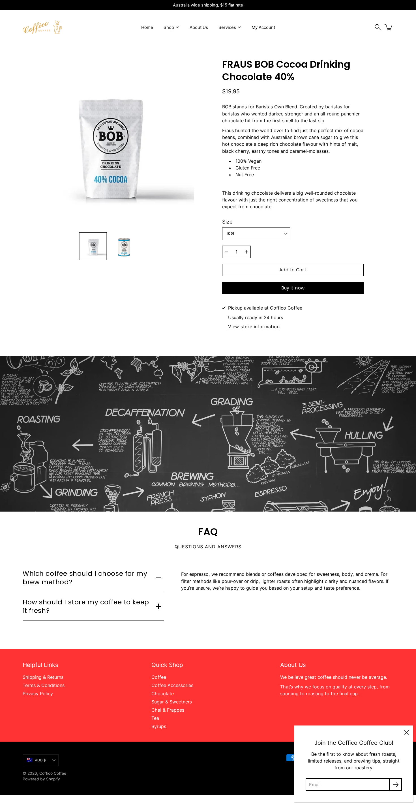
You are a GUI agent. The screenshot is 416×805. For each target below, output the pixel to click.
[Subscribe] (395, 784)
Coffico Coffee (52, 773)
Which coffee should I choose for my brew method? (85, 578)
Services (227, 27)
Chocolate (162, 693)
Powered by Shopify (41, 779)
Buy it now (293, 288)
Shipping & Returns (43, 677)
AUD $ (40, 760)
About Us (199, 27)
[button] (378, 27)
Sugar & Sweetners (171, 702)
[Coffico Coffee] (42, 27)
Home (147, 27)
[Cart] (388, 27)
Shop (169, 27)
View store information (254, 326)
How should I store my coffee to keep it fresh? (86, 606)
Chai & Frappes (167, 710)
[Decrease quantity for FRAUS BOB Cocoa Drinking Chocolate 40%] (226, 252)
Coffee (158, 677)
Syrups (158, 726)
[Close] (406, 732)
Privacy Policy (38, 693)
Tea (155, 718)
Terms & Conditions (44, 685)
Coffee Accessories (172, 685)
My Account (263, 27)
